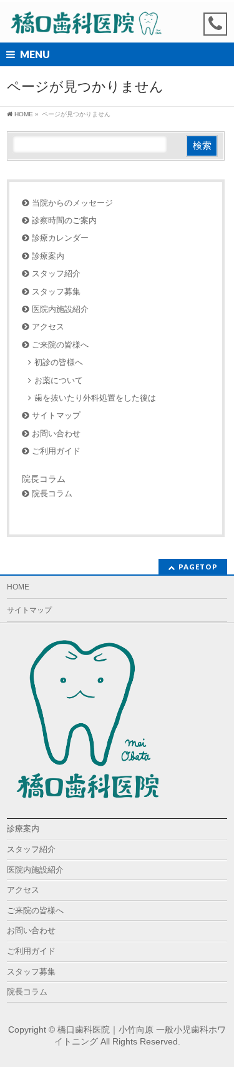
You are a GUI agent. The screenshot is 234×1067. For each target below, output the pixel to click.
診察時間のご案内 (64, 220)
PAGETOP (198, 567)
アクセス (48, 326)
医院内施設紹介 (60, 309)
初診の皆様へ (58, 362)
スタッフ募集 (56, 291)
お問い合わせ (56, 433)
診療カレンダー (60, 238)
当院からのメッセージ (72, 203)
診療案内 (48, 256)
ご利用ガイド (56, 451)
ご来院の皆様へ (60, 344)
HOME (18, 587)
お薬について (58, 380)
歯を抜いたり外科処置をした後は (95, 398)
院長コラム (44, 479)
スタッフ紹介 (56, 273)
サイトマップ (56, 415)
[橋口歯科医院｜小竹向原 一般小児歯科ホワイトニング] (86, 22)
